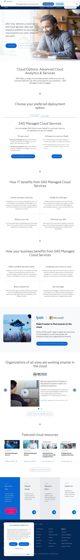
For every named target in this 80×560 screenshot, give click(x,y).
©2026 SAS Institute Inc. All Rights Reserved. (49, 553)
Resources (59, 7)
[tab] (35, 116)
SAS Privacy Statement (26, 533)
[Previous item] (5, 390)
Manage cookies (19, 548)
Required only (24, 544)
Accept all (13, 544)
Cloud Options (50, 7)
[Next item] (74, 390)
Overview (42, 7)
